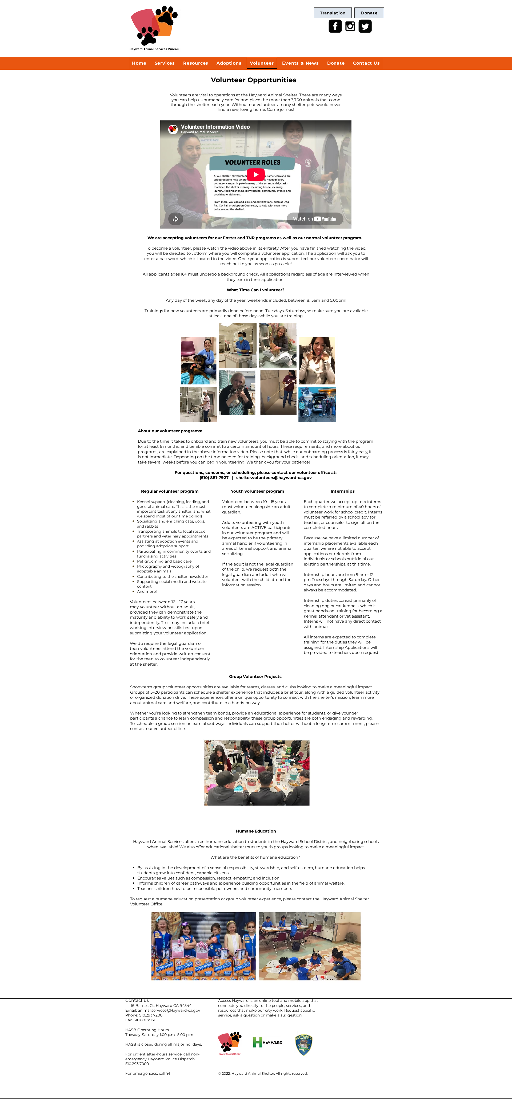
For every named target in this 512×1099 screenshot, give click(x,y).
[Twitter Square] (365, 26)
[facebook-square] (335, 26)
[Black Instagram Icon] (350, 26)
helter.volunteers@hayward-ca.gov (275, 477)
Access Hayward (233, 1000)
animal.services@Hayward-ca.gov (169, 1010)
